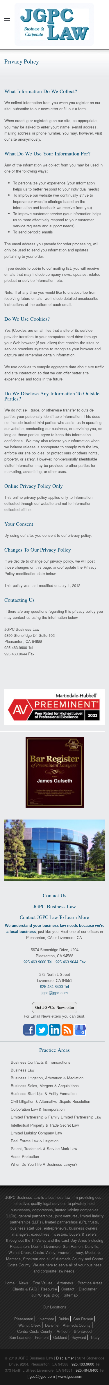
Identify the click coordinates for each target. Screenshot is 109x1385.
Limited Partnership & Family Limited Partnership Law (56, 1117)
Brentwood (83, 1331)
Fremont (42, 1337)
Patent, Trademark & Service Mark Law (44, 1148)
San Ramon (83, 1318)
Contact (67, 1289)
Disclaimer (88, 1289)
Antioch (63, 1331)
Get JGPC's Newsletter (54, 1007)
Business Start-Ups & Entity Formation (43, 1093)
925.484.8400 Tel (54, 987)
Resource (49, 1289)
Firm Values (43, 1283)
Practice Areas (90, 1283)
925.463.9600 (83, 1364)
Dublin (63, 1318)
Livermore (45, 1318)
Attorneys (65, 1283)
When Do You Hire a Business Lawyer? (44, 1164)
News (23, 1283)
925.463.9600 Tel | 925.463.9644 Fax (55, 962)
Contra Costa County (34, 1331)
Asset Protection (25, 1156)
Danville (51, 1325)
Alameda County (77, 1325)
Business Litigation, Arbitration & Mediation (47, 1078)
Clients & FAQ (24, 1289)
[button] (7, 20)
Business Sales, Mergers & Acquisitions (45, 1085)
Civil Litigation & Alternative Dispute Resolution (50, 1101)
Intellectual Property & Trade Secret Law (45, 1125)
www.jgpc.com (70, 1376)
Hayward (79, 1337)
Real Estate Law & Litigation (34, 1140)
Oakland (60, 1337)
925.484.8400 (87, 1370)
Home (10, 1283)
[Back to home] (55, 20)
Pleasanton (23, 1318)
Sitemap (71, 1295)
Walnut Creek (29, 1325)
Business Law (22, 1070)
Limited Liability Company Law (36, 1133)
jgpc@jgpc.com (42, 1376)
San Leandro (20, 1337)
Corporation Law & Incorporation (38, 1109)
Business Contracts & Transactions (40, 1062)
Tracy (95, 1337)
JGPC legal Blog (45, 1295)
